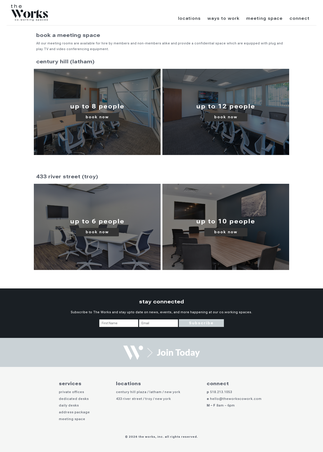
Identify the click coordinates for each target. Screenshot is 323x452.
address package (74, 412)
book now (97, 117)
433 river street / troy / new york (143, 399)
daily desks (69, 405)
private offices (71, 392)
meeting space (72, 419)
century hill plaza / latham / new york (148, 392)
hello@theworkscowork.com (236, 399)
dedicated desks (74, 399)
